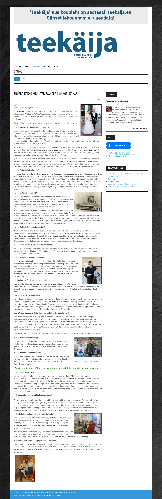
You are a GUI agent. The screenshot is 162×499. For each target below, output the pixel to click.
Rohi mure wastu (111, 101)
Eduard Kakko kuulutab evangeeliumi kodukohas (45, 93)
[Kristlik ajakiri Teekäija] (67, 44)
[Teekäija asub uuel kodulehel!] (80, 15)
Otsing (56, 67)
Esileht (19, 67)
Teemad (37, 67)
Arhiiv (27, 67)
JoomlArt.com (71, 492)
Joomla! (16, 495)
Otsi (17, 79)
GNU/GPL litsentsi (50, 495)
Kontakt (46, 67)
